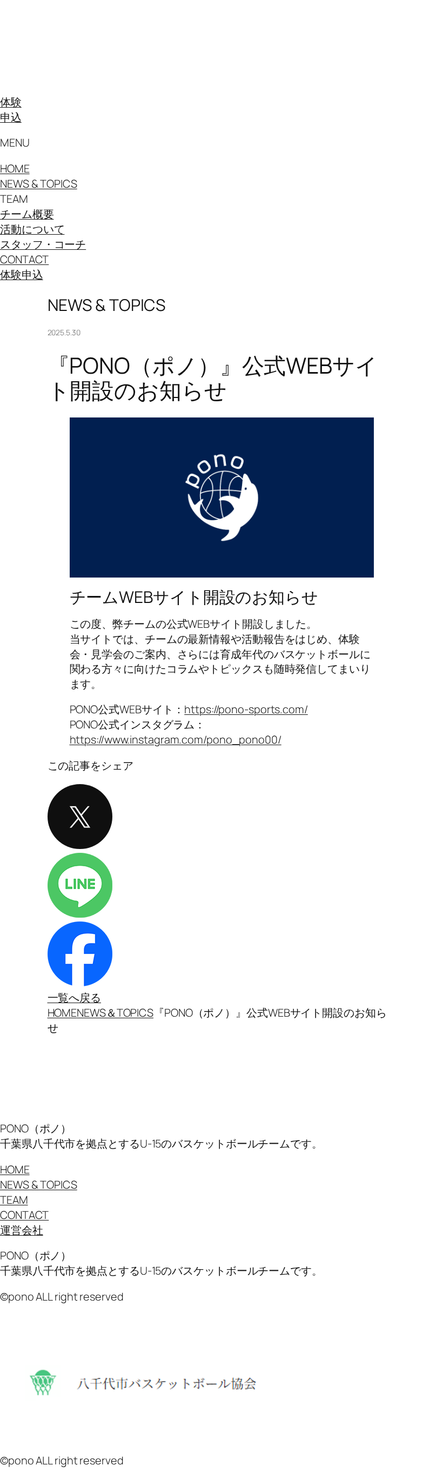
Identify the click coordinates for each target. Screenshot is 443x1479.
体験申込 (21, 274)
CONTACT (24, 259)
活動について (32, 229)
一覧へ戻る (75, 997)
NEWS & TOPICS (38, 183)
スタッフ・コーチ (43, 244)
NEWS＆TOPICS (115, 1012)
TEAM (14, 1199)
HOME (15, 168)
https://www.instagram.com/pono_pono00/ (175, 739)
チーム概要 (27, 214)
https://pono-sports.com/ (246, 709)
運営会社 (21, 1230)
